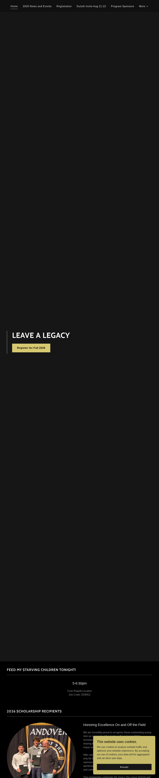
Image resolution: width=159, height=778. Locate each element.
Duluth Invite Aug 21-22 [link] (91, 6)
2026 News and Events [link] (37, 6)
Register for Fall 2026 (31, 348)
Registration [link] (64, 6)
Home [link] (14, 6)
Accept (124, 767)
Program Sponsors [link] (122, 6)
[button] (143, 6)
